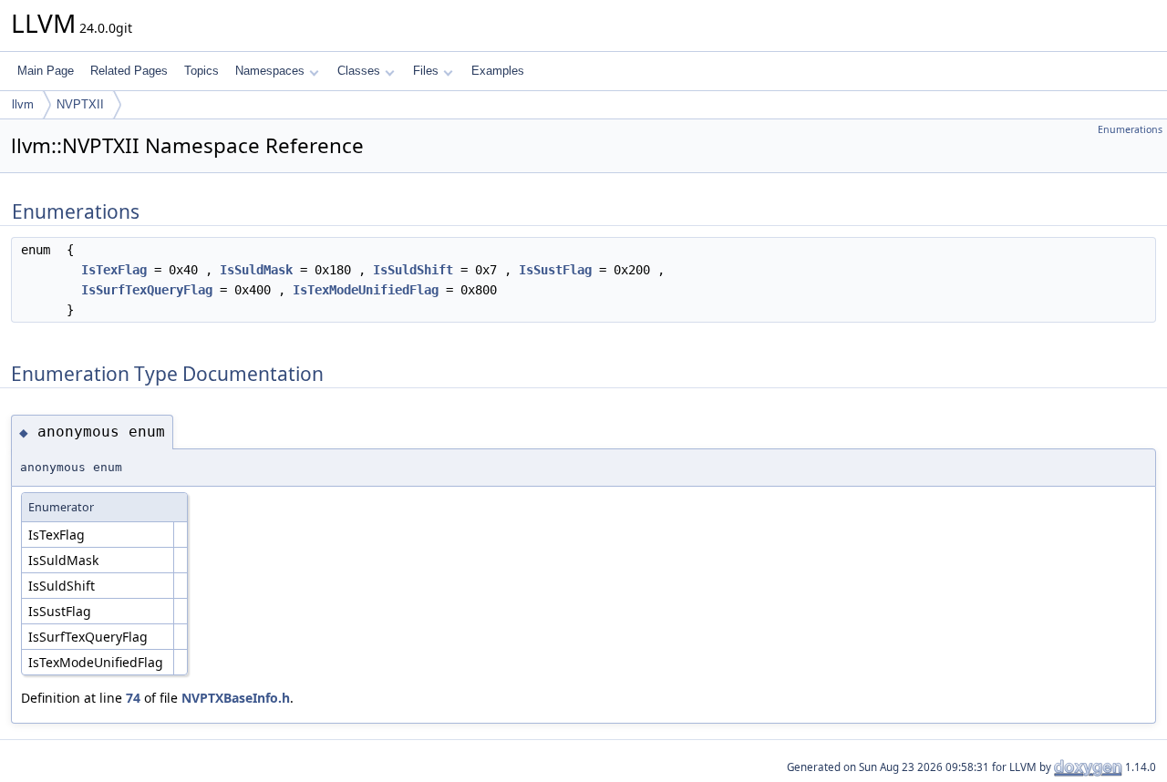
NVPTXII (80, 104)
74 (133, 697)
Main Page (45, 70)
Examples (497, 70)
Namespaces (270, 70)
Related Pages (129, 70)
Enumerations (1130, 129)
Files (426, 70)
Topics (201, 70)
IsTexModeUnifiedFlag (366, 290)
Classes (358, 70)
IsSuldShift (413, 269)
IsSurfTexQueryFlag (146, 290)
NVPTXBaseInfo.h (235, 697)
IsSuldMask (256, 269)
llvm (23, 104)
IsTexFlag (114, 269)
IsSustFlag (555, 269)
